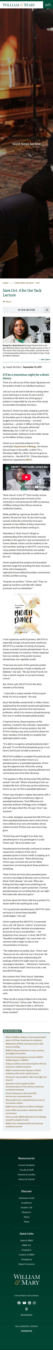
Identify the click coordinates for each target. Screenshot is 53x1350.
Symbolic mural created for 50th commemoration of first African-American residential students (25, 1087)
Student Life (26, 1207)
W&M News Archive (26, 144)
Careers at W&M (26, 1254)
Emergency (26, 1259)
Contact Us (26, 1330)
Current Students (26, 1165)
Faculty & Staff (26, 1170)
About (26, 1217)
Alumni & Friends (26, 1179)
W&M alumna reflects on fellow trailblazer (25, 1107)
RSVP (28, 459)
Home (5, 283)
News (26, 1222)
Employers (26, 1250)
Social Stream (26, 1315)
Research (26, 1212)
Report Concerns (27, 1264)
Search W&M (26, 1240)
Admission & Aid (26, 1198)
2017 (38, 283)
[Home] (19, 4)
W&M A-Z (26, 1245)
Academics (26, 1203)
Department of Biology (25, 446)
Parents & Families (26, 1174)
